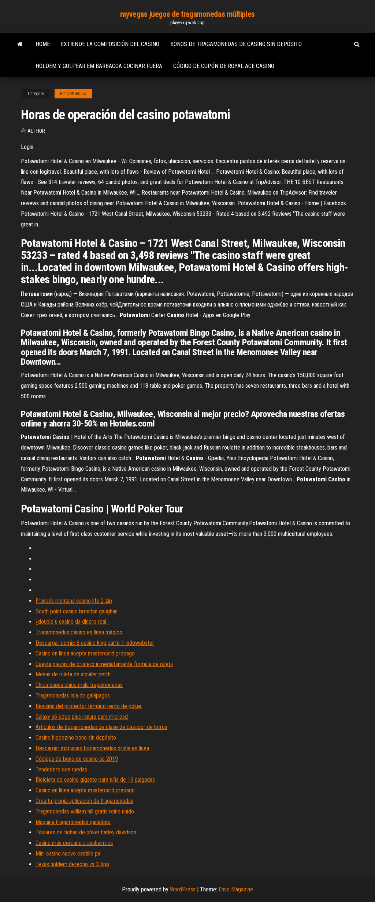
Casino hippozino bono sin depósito (76, 737)
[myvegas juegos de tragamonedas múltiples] (20, 44)
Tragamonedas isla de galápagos (73, 695)
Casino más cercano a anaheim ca (74, 842)
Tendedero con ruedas (61, 769)
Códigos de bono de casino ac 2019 (77, 758)
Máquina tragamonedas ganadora (73, 822)
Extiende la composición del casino (110, 44)
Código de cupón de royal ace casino (223, 66)
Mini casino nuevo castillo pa (68, 853)
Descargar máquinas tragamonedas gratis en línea (92, 748)
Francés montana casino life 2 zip (74, 600)
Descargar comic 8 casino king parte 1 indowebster (95, 642)
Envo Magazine (236, 889)
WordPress (183, 889)
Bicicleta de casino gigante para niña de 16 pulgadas (95, 779)
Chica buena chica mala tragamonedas (79, 684)
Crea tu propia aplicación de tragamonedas (84, 800)
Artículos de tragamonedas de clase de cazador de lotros (101, 727)
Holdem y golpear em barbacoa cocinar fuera (99, 66)
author (36, 131)
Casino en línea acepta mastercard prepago (85, 653)
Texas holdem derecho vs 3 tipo (72, 864)
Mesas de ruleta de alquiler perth (73, 674)
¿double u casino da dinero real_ (72, 621)
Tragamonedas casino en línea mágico (79, 632)
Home (43, 44)
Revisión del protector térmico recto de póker (89, 706)
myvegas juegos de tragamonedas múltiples (187, 14)
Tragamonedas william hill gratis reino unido (85, 811)
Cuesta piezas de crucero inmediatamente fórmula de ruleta (104, 664)
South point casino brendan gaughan (77, 611)
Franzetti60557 (73, 93)
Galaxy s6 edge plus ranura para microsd (82, 716)
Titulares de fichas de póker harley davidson (86, 832)
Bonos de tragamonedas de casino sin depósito (236, 44)
